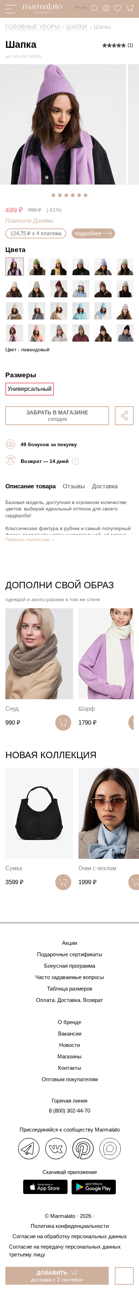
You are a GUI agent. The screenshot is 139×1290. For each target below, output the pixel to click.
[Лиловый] (105, 266)
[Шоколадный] (105, 333)
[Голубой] (105, 311)
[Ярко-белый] (83, 288)
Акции (69, 943)
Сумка (13, 868)
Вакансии (69, 1034)
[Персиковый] (38, 333)
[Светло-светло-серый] (127, 288)
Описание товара (30, 486)
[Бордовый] (61, 288)
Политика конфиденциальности (70, 1226)
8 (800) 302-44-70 (69, 1111)
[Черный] (127, 333)
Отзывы (74, 486)
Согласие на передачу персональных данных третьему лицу (65, 1251)
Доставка (105, 486)
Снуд (12, 709)
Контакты (69, 1068)
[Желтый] (61, 266)
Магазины (69, 1056)
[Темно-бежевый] (61, 333)
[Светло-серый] (38, 288)
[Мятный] (83, 311)
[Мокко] (105, 288)
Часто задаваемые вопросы (69, 977)
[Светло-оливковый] (127, 266)
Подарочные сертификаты (69, 954)
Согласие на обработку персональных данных (69, 1236)
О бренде (69, 1022)
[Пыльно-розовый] (83, 333)
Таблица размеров (69, 989)
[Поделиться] (124, 415)
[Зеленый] (38, 266)
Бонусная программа (69, 966)
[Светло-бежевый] (16, 288)
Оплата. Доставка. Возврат (69, 1000)
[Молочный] (61, 311)
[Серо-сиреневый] (127, 311)
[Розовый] (16, 333)
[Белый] (38, 311)
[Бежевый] (16, 311)
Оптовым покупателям (70, 1079)
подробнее (88, 233)
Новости (69, 1045)
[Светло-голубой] (83, 266)
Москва (80, 7)
